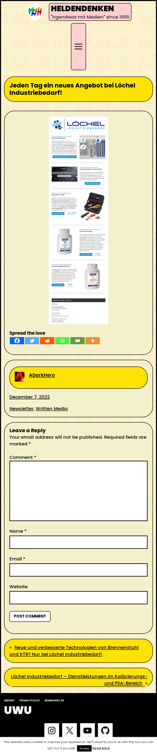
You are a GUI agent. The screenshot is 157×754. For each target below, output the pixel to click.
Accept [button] (84, 748)
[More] (92, 340)
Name (18, 531)
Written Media (52, 408)
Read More (101, 748)
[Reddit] (47, 340)
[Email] (77, 340)
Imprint (9, 700)
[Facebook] (17, 340)
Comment (22, 457)
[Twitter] (32, 340)
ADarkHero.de (54, 700)
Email (17, 559)
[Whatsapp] (62, 340)
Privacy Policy (29, 700)
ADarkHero (42, 375)
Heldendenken (82, 8)
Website (18, 586)
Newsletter (21, 408)
